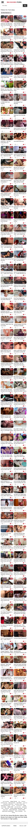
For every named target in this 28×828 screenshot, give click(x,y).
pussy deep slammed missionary (13, 810)
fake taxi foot (12, 802)
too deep (3, 807)
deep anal (10, 807)
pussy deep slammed (16, 808)
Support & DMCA (6, 825)
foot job (7, 808)
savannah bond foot (5, 805)
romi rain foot (18, 806)
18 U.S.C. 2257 (22, 825)
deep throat (13, 801)
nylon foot (25, 802)
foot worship (6, 801)
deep (24, 805)
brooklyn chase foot (20, 804)
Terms (15, 825)
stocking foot (19, 805)
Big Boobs (14, 2)
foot (19, 801)
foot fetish (19, 802)
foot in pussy (18, 811)
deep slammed (13, 809)
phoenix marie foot (8, 804)
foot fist (13, 805)
